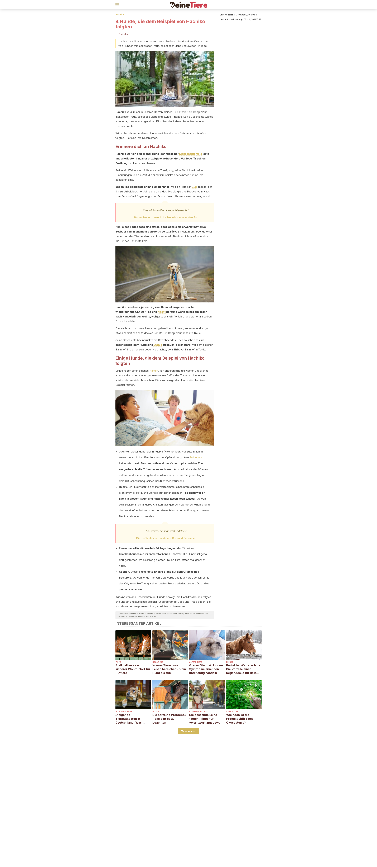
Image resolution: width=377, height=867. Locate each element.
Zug (194, 186)
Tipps (118, 662)
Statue (157, 344)
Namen (153, 370)
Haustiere (157, 662)
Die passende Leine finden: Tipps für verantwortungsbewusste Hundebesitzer (206, 718)
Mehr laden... (188, 731)
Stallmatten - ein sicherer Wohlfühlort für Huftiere (132, 669)
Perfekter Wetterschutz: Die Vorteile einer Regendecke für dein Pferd (243, 669)
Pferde (229, 662)
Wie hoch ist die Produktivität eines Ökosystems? (239, 718)
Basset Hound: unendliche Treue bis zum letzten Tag (166, 217)
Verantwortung (124, 712)
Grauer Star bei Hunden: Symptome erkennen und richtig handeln (206, 669)
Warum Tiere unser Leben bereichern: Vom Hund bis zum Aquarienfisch (169, 669)
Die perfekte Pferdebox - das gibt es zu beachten (169, 718)
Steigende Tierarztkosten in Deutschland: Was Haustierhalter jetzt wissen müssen (129, 718)
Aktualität (119, 14)
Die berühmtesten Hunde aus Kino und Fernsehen (166, 538)
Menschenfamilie (190, 153)
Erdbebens (196, 457)
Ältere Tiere (195, 662)
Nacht (162, 311)
